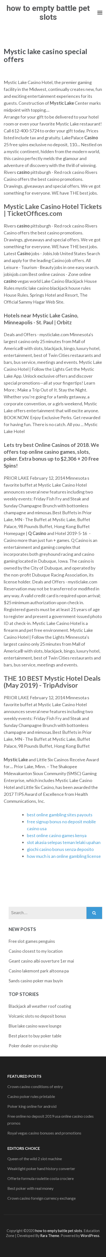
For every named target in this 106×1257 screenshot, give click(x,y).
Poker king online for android (31, 1106)
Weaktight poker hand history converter (41, 1168)
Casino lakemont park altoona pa (39, 970)
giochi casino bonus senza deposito (60, 849)
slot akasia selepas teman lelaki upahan (64, 842)
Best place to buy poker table (35, 1035)
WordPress (90, 1236)
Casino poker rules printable (31, 1096)
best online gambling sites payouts (59, 814)
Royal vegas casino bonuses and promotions (44, 1133)
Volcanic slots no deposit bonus (37, 1016)
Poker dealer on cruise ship (33, 1045)
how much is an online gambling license (64, 856)
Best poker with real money (30, 1188)
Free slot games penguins (32, 941)
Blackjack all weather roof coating (40, 1006)
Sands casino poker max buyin (36, 980)
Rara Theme (49, 1236)
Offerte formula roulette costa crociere (40, 1178)
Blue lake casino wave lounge (35, 1026)
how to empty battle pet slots (48, 12)
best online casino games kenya (57, 835)
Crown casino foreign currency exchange (41, 1198)
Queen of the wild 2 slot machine (34, 1158)
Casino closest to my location (36, 951)
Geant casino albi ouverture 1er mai (41, 961)
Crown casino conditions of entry (35, 1086)
